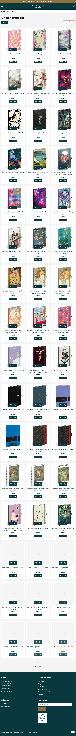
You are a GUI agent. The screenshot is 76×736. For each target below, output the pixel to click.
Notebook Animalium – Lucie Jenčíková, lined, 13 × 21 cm (63, 173)
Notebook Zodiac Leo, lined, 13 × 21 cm (13, 687)
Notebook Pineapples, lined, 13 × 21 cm (63, 569)
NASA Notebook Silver (63, 607)
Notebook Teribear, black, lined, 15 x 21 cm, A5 (38, 450)
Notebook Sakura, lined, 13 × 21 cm (63, 54)
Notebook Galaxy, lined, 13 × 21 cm (38, 212)
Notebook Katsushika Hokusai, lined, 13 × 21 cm (38, 687)
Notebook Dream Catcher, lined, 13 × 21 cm (63, 213)
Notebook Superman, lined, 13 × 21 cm (38, 648)
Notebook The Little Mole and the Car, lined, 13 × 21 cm (38, 332)
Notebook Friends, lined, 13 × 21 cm (13, 410)
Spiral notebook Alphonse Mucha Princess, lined (63, 490)
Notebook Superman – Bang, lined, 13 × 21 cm (38, 608)
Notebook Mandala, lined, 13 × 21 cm (13, 213)
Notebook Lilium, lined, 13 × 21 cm (38, 54)
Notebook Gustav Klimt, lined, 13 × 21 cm (13, 292)
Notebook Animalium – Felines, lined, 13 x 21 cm (38, 727)
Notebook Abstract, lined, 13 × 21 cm (13, 134)
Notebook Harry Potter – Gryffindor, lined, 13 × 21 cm (38, 371)
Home (3, 11)
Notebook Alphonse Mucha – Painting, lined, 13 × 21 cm (13, 332)
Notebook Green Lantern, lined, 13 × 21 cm (63, 529)
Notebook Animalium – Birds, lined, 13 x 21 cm (63, 727)
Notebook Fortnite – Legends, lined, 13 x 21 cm (63, 687)
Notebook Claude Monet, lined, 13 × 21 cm (38, 253)
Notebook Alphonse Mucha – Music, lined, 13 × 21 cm (38, 292)
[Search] (6, 6)
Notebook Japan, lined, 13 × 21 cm (13, 93)
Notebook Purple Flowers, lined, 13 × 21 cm (63, 94)
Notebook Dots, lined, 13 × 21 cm (38, 528)
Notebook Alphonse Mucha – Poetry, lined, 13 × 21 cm (63, 292)
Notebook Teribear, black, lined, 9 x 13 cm (63, 450)
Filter (4, 22)
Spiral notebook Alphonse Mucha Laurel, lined (38, 490)
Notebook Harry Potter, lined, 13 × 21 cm (63, 371)
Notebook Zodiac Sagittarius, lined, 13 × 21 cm (13, 608)
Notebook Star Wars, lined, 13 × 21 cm (63, 648)
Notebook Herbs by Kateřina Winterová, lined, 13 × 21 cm (13, 529)
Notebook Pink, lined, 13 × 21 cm (13, 54)
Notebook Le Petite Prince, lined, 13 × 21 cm (13, 371)
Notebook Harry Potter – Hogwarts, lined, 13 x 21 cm (13, 727)
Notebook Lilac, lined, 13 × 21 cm (63, 410)
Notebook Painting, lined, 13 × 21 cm (38, 173)
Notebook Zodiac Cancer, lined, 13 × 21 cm (38, 411)
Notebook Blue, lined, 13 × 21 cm (13, 449)
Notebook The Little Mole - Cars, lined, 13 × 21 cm (63, 332)
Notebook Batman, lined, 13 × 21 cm (13, 648)
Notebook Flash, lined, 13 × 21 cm (38, 568)
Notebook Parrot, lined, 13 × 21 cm (13, 172)
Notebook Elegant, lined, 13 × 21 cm (38, 133)
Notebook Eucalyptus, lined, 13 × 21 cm (63, 134)
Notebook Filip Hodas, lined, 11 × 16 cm (13, 569)
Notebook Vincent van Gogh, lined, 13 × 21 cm (63, 253)
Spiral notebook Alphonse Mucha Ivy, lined (13, 490)
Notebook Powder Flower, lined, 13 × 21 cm (38, 94)
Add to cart (13, 61)
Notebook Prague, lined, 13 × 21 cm (13, 251)
